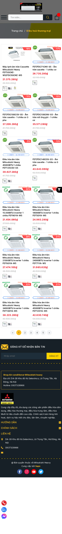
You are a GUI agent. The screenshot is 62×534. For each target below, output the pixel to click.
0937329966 (17, 385)
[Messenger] (4, 516)
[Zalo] (4, 509)
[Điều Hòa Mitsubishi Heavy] (7, 398)
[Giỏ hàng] (57, 19)
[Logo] (31, 7)
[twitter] (40, 471)
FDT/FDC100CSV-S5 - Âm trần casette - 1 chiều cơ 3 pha (15, 117)
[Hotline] (4, 503)
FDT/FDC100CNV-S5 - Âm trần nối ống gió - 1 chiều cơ (45, 117)
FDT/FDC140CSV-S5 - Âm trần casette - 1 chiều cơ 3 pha (45, 162)
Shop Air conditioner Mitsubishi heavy (22, 375)
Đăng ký (53, 356)
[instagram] (26, 471)
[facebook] (19, 471)
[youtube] (33, 471)
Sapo (38, 466)
